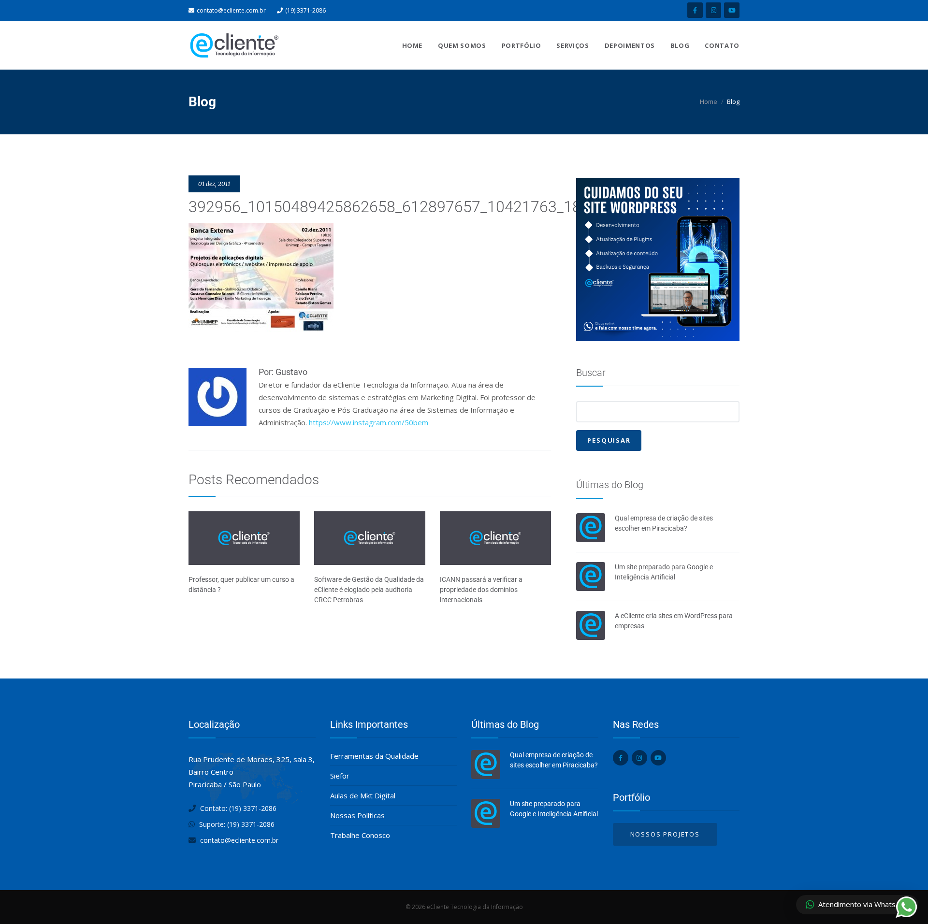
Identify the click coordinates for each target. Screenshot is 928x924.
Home (412, 45)
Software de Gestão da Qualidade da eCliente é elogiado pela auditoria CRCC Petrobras (369, 590)
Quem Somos (462, 45)
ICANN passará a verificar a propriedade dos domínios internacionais (481, 590)
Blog (680, 45)
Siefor (339, 775)
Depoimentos (630, 45)
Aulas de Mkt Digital (362, 795)
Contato (722, 45)
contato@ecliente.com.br (231, 10)
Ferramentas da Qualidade (374, 756)
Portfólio (521, 45)
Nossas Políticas (357, 815)
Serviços (572, 45)
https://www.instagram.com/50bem (368, 422)
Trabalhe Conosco (360, 835)
